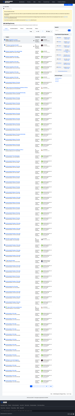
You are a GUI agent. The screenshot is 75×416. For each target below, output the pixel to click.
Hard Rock (59, 63)
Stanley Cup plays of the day (12, 56)
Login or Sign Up (68, 4)
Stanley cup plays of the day (12, 77)
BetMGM (59, 37)
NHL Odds (57, 79)
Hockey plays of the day (11, 370)
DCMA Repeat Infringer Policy (59, 394)
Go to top (69, 394)
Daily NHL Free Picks (13, 39)
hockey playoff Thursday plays (13, 156)
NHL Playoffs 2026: (11, 260)
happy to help (28, 20)
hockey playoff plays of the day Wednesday (15, 92)
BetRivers (59, 67)
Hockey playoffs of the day (12, 286)
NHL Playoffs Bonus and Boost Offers (15, 149)
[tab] (6, 28)
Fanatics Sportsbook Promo (66, 56)
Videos (36, 28)
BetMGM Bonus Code (67, 38)
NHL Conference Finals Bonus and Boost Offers (17, 87)
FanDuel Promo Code (67, 42)
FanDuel (59, 41)
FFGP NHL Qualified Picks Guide (12, 238)
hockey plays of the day (11, 313)
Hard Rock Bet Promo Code (67, 64)
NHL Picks (57, 81)
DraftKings (59, 49)
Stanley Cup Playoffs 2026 (12, 45)
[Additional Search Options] (67, 30)
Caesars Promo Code (67, 46)
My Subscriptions (14, 28)
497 (46, 386)
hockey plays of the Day (11, 339)
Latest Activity (29, 28)
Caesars (59, 45)
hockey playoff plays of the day (13, 82)
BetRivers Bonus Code (67, 68)
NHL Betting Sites (58, 78)
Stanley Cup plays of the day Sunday (14, 51)
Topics (6, 28)
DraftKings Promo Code (67, 52)
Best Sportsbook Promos (62, 71)
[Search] (69, 30)
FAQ (51, 394)
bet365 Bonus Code (67, 60)
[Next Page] (42, 31)
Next (51, 386)
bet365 (59, 59)
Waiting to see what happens (12, 360)
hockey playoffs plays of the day (13, 197)
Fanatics (59, 54)
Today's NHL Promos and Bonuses (14, 307)
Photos (21, 28)
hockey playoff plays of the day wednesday (15, 134)
